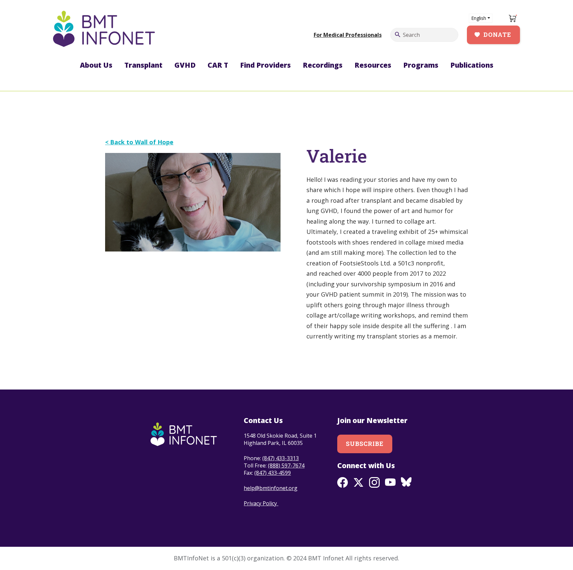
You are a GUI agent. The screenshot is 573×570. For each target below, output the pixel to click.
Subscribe (365, 444)
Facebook (342, 482)
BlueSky (406, 482)
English (478, 18)
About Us (96, 65)
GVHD (185, 65)
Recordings (323, 65)
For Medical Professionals (348, 34)
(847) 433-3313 (280, 458)
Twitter (358, 482)
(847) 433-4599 (272, 472)
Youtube (390, 482)
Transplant (143, 65)
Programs (420, 65)
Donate (497, 34)
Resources (372, 65)
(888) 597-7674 (286, 465)
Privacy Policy (261, 503)
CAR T (218, 65)
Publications (471, 65)
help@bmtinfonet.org (270, 488)
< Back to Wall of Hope (139, 142)
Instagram (374, 482)
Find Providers (265, 65)
